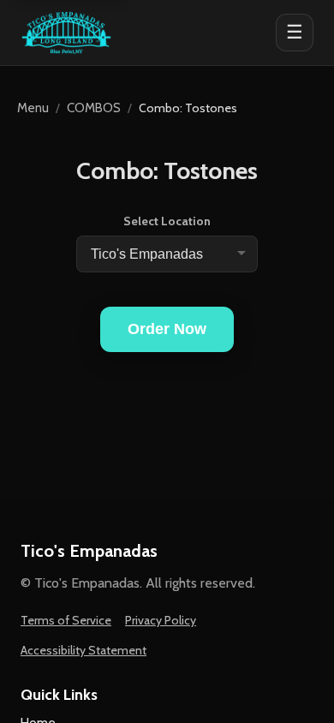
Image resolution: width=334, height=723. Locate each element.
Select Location (167, 221)
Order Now (167, 329)
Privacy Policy (160, 620)
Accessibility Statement (83, 650)
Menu (33, 108)
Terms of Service (66, 620)
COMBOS (94, 108)
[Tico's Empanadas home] (66, 32)
